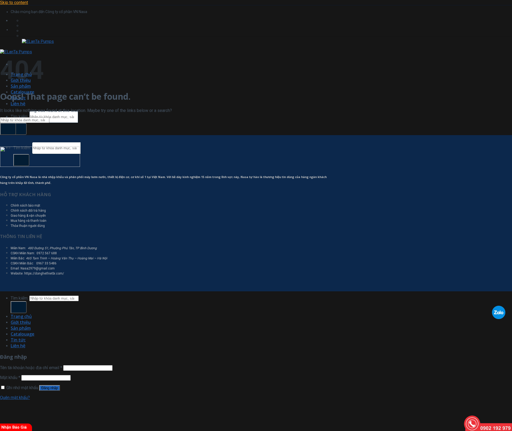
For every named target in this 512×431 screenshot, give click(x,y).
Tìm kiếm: (19, 116)
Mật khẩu (10, 377)
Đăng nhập (49, 388)
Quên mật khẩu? (15, 397)
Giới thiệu (21, 322)
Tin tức (18, 340)
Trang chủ (21, 316)
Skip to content (14, 2)
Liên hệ (18, 104)
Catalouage (22, 334)
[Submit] (19, 129)
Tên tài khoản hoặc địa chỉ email (31, 367)
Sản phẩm (21, 86)
